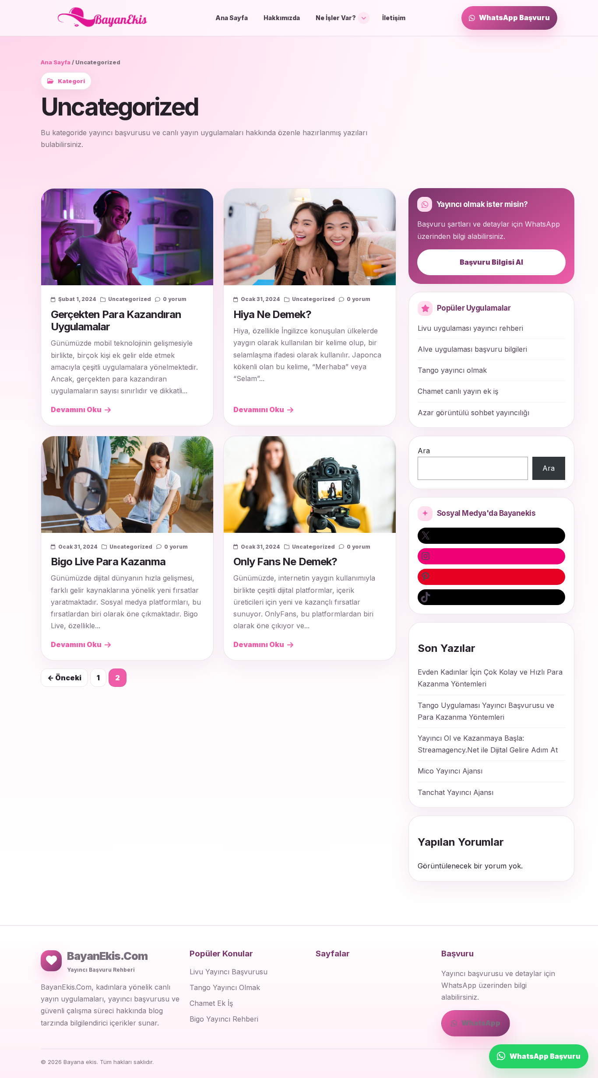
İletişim (393, 17)
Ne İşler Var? (336, 17)
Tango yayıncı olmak (452, 370)
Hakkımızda (282, 17)
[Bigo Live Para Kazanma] (127, 484)
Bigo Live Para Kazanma (108, 561)
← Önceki (64, 677)
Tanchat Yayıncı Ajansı (455, 792)
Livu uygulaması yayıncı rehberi (470, 328)
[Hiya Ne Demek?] (310, 237)
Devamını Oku (76, 409)
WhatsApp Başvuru (514, 17)
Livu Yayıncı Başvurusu (228, 971)
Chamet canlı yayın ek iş (458, 391)
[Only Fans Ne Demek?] (310, 484)
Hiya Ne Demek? (272, 314)
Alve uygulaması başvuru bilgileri (472, 349)
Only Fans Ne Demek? (285, 561)
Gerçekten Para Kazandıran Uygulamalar (116, 320)
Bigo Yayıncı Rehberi (224, 1019)
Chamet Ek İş (211, 1003)
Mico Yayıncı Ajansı (450, 770)
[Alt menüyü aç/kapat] (363, 18)
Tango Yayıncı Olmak (225, 987)
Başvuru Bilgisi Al (491, 262)
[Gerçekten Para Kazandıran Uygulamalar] (127, 237)
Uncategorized (129, 299)
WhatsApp (480, 1022)
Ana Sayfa (231, 17)
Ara (424, 450)
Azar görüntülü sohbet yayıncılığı (473, 412)
